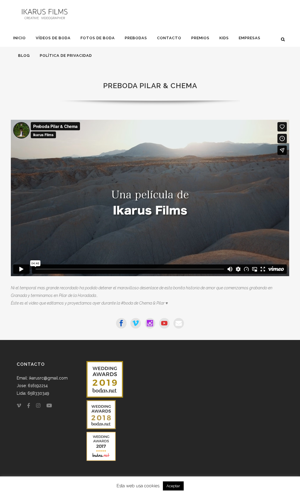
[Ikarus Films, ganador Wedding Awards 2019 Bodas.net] (104, 396)
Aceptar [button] (173, 486)
